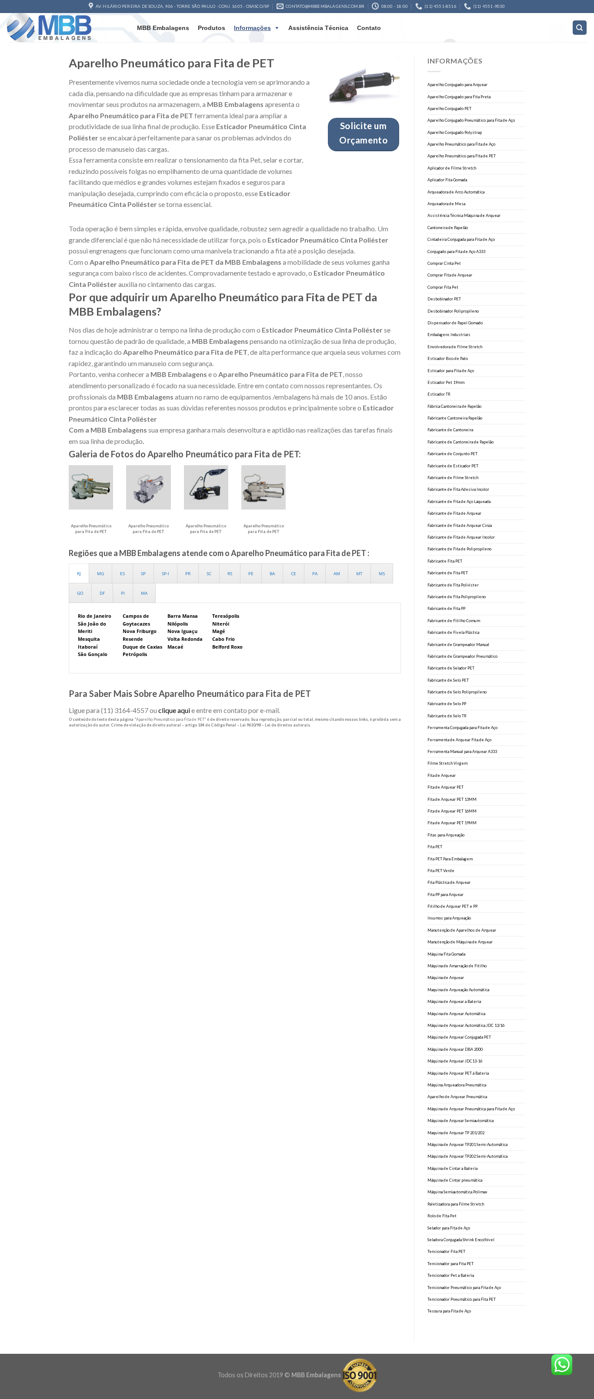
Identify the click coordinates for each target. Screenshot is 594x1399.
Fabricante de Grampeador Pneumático (462, 656)
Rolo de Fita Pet (442, 1215)
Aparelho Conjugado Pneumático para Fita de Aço (471, 120)
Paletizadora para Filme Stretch (455, 1204)
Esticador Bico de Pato (447, 358)
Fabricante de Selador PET (450, 668)
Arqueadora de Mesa (446, 203)
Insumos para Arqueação (449, 918)
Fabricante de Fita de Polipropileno (459, 548)
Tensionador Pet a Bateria (450, 1275)
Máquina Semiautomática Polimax (457, 1191)
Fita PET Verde (440, 870)
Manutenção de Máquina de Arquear (460, 941)
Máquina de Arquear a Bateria (454, 1001)
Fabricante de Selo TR (447, 715)
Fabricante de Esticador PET (452, 465)
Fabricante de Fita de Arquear (454, 513)
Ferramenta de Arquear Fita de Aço (459, 739)
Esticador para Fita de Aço (450, 370)
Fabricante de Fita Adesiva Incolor (458, 489)
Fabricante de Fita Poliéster (453, 585)
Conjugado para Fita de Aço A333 (456, 251)
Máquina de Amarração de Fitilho (457, 965)
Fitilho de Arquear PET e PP (452, 906)
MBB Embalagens (163, 27)
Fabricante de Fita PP (446, 608)
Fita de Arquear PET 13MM (452, 799)
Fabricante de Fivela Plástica (453, 632)
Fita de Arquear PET (445, 787)
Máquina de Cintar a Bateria (452, 1168)
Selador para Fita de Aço (448, 1228)
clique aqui (174, 710)
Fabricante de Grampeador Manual (458, 644)
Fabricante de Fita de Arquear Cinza (459, 525)
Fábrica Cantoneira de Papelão (454, 406)
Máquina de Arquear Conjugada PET (459, 1037)
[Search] (580, 27)
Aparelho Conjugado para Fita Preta (459, 96)
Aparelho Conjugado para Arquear (457, 84)
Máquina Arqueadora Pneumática (456, 1085)
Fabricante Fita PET (444, 561)
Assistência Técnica (318, 27)
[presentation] (79, 573)
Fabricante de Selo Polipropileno (457, 692)
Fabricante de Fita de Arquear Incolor (461, 537)
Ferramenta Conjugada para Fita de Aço (462, 727)
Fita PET (434, 846)
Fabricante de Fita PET (447, 572)
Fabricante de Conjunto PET (452, 453)
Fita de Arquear (441, 775)
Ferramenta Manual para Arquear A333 (462, 751)
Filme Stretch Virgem (447, 763)
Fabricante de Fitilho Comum (453, 620)
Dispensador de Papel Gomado (455, 322)
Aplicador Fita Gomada (447, 179)
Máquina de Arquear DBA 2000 (455, 1049)
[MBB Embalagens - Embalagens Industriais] (63, 27)
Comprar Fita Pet (442, 287)
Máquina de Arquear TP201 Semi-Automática (467, 1144)
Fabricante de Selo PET (448, 680)
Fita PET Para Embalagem (450, 858)
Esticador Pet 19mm (445, 382)
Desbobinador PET (444, 298)
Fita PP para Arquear (445, 894)
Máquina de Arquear (445, 977)
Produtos (211, 27)
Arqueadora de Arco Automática (455, 192)
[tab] (79, 573)
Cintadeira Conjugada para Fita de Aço (461, 239)
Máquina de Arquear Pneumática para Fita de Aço (471, 1108)
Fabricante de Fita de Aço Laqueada (459, 501)
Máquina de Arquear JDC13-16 (454, 1061)
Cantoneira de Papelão (447, 227)
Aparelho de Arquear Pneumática (457, 1096)
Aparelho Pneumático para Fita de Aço (461, 144)
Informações (252, 27)
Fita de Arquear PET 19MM (452, 822)
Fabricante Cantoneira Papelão (454, 418)
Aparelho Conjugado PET (449, 108)
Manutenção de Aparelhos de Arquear (461, 930)
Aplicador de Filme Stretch (451, 168)
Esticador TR (439, 394)
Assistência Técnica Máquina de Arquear (464, 215)
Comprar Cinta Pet (444, 263)
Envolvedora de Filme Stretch (454, 346)
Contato (369, 27)
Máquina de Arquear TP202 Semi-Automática (467, 1156)
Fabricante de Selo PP (446, 703)
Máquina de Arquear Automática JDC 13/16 (465, 1025)
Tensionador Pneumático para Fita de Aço (464, 1287)
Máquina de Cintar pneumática (454, 1180)
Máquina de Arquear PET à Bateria (458, 1073)
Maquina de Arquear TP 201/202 (455, 1132)
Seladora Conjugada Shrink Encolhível (460, 1239)
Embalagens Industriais (449, 334)
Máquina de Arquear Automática (456, 1013)
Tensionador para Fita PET (450, 1263)
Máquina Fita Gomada (446, 954)
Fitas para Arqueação (445, 835)
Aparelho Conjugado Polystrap (454, 132)
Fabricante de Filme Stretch (452, 477)
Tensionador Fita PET (446, 1251)
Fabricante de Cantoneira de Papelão (460, 442)
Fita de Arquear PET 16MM (452, 811)
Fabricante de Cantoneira (450, 429)
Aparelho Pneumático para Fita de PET (461, 155)
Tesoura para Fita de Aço (449, 1311)
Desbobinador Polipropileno (453, 311)
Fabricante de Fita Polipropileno (456, 596)
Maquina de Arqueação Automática (458, 989)
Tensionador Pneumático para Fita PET (461, 1299)
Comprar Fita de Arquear (449, 275)
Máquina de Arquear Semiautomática (460, 1120)
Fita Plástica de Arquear (449, 882)
